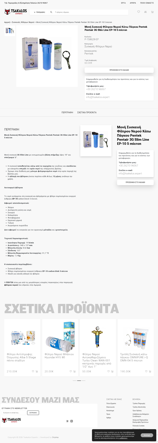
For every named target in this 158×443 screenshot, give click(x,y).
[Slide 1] (75, 380)
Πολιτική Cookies (138, 426)
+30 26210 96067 (96, 89)
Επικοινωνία (110, 407)
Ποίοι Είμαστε (111, 403)
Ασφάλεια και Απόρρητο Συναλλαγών (141, 415)
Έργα (108, 414)
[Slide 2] (79, 380)
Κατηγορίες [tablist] (40, 12)
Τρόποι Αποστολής (139, 407)
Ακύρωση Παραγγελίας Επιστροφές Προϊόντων (140, 421)
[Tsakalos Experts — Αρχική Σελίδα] (11, 420)
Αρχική (7, 22)
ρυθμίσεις (123, 438)
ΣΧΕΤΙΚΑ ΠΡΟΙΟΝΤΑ (86, 112)
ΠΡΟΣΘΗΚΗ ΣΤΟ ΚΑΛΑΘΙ (119, 70)
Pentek (89, 53)
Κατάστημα (110, 410)
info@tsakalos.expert (98, 97)
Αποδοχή (147, 435)
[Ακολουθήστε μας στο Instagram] (71, 421)
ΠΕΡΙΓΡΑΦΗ (67, 112)
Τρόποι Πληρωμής (139, 403)
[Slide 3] (83, 380)
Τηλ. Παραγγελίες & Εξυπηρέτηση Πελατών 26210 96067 (26, 3)
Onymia (55, 437)
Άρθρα (109, 418)
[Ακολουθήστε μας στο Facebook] (68, 421)
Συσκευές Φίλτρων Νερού (23, 22)
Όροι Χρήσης (137, 410)
